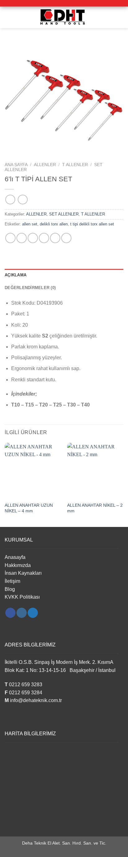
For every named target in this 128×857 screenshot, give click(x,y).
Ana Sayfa (16, 164)
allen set (29, 224)
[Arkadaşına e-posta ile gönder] (44, 238)
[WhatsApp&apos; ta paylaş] (10, 238)
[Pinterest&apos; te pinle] (55, 238)
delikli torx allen (54, 224)
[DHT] (64, 17)
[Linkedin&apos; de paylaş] (66, 238)
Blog (10, 589)
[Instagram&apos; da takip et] (21, 613)
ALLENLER (45, 164)
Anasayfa (15, 557)
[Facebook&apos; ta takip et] (10, 613)
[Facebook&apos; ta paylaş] (21, 238)
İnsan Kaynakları (23, 573)
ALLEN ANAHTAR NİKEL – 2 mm (95, 508)
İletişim (12, 581)
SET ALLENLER (64, 214)
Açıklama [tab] (15, 275)
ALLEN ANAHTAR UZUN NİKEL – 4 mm (29, 508)
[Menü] (8, 17)
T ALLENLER (75, 164)
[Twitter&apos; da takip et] (33, 613)
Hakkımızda (18, 565)
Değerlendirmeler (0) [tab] (30, 287)
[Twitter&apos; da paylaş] (33, 238)
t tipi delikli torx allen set (92, 224)
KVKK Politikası (22, 597)
